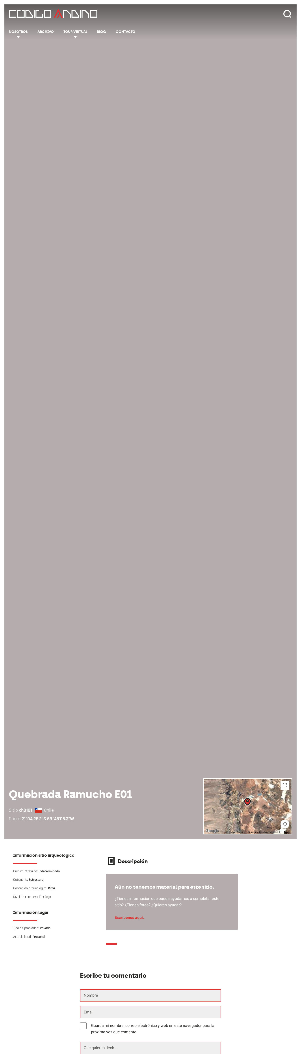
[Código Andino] (53, 14)
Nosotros (18, 32)
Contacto (125, 32)
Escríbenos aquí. (129, 917)
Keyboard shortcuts (235, 832)
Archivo (45, 32)
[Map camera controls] (285, 824)
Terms (287, 832)
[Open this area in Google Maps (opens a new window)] (212, 831)
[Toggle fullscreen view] (285, 785)
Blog (101, 32)
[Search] (287, 14)
